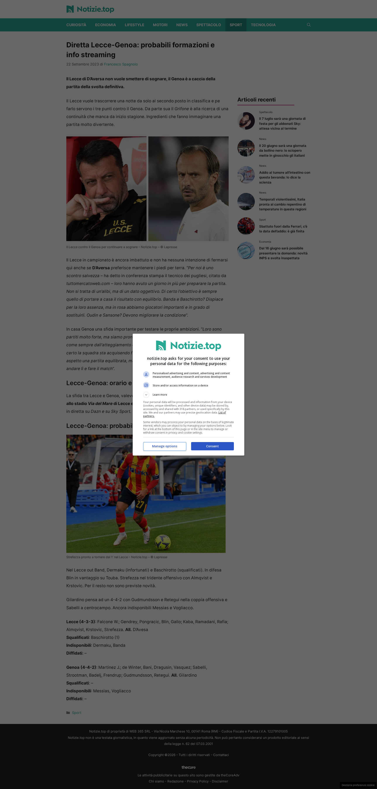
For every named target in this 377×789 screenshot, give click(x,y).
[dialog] (188, 395)
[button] (188, 395)
